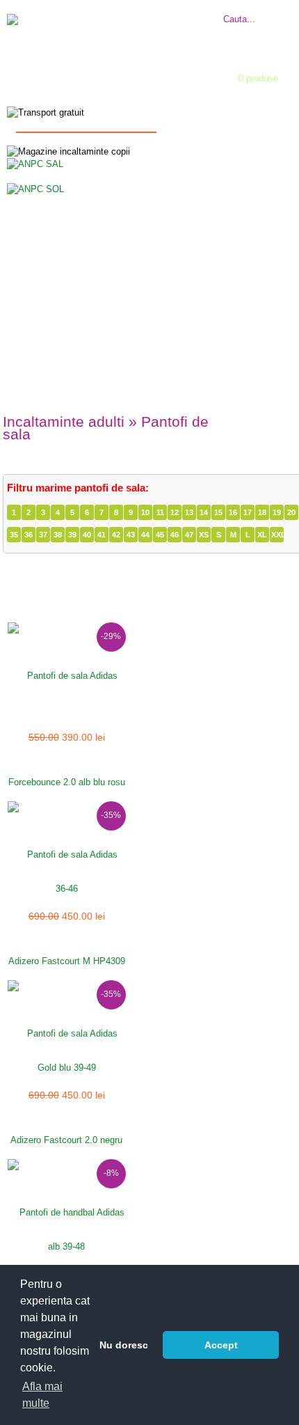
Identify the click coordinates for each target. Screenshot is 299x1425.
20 (291, 512)
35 (14, 534)
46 (174, 534)
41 (101, 534)
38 (58, 534)
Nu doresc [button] (123, 1345)
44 (145, 534)
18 (262, 512)
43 (131, 534)
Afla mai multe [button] (42, 1394)
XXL (277, 534)
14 (204, 512)
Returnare (170, 24)
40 (87, 534)
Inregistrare (137, 92)
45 (160, 534)
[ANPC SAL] (35, 163)
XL (262, 534)
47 (189, 534)
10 (145, 512)
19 (277, 512)
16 (233, 512)
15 (218, 512)
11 (160, 512)
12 (174, 512)
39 (72, 534)
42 (116, 534)
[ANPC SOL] (35, 188)
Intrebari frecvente (187, 11)
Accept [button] (221, 1345)
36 (28, 534)
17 (247, 512)
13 (189, 512)
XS (204, 534)
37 (43, 534)
